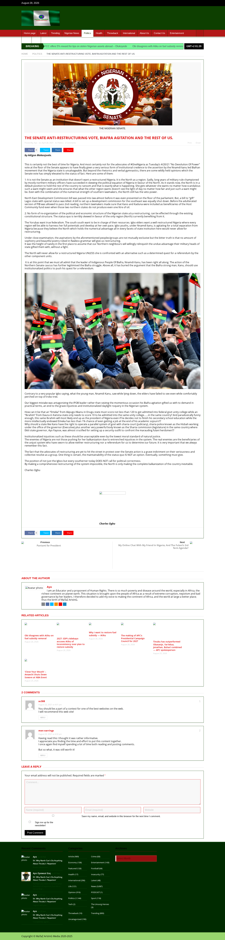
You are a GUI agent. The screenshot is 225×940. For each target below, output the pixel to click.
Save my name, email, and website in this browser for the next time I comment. (121, 816)
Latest (43, 33)
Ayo (35, 142)
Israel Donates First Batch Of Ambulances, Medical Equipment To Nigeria (66, 476)
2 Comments (70, 142)
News (93, 886)
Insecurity (95, 874)
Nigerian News (71, 33)
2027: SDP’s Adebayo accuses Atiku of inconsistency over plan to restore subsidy (71, 486)
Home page (30, 33)
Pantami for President (49, 545)
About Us (144, 33)
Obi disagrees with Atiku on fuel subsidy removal (121, 46)
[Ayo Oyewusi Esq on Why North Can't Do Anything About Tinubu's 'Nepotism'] (26, 876)
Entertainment (177, 33)
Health (99, 33)
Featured (72, 868)
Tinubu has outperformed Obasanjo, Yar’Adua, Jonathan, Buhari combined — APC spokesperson (167, 645)
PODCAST (95, 892)
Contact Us (159, 33)
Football (95, 868)
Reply (42, 717)
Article (71, 856)
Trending (55, 33)
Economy (72, 862)
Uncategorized (74, 919)
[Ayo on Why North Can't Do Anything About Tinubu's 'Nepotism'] (26, 858)
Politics (87, 33)
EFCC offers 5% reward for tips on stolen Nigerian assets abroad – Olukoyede (47, 46)
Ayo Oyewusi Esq (42, 873)
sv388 (41, 701)
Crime (93, 856)
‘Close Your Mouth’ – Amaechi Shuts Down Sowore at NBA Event (36, 674)
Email (198, 142)
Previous (45, 542)
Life (69, 886)
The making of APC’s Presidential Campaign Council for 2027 (133, 638)
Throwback (112, 33)
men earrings (46, 730)
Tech (70, 904)
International (129, 33)
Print (190, 142)
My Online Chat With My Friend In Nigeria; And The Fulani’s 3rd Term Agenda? (153, 546)
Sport (26, 40)
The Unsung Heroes (100, 904)
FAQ (36, 40)
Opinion (72, 892)
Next (182, 542)
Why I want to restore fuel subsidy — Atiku (49, 489)
